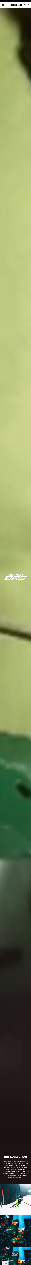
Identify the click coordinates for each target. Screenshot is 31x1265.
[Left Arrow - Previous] (1, 1)
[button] (3, 5)
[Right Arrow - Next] (30, 1)
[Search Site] (25, 5)
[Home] (15, 5)
